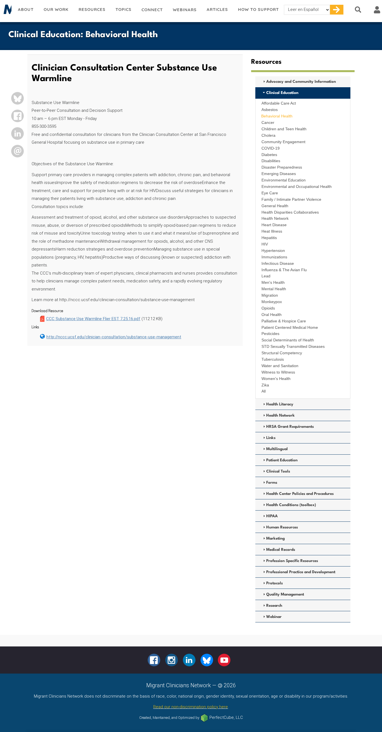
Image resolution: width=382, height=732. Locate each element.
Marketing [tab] (275, 538)
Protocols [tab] (274, 583)
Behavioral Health (277, 116)
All (263, 391)
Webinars (185, 9)
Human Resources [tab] (282, 527)
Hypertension (273, 250)
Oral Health (271, 314)
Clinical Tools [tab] (278, 471)
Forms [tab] (271, 483)
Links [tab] (270, 438)
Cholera (268, 135)
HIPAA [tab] (272, 516)
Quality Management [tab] (285, 594)
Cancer (267, 122)
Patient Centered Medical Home (289, 327)
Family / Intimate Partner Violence (291, 199)
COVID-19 (270, 148)
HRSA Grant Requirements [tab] (290, 427)
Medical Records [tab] (280, 550)
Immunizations (274, 257)
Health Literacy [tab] (279, 404)
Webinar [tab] (274, 617)
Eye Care (269, 193)
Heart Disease (274, 225)
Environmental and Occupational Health (296, 186)
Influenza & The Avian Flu (284, 270)
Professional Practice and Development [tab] (300, 572)
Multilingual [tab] (277, 449)
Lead (265, 276)
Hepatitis (269, 237)
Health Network (275, 218)
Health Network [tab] (280, 415)
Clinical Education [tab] (282, 93)
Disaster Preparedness (281, 167)
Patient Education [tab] (282, 460)
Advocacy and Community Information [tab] (301, 82)
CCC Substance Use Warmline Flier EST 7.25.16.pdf (93, 318)
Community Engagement (283, 142)
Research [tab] (274, 606)
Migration (269, 295)
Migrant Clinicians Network (6, 11)
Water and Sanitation (279, 365)
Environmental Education (283, 180)
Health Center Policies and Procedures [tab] (300, 494)
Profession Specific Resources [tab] (292, 561)
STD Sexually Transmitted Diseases (293, 346)
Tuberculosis (272, 359)
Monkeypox (271, 301)
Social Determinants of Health (287, 340)
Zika (265, 385)
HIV (264, 244)
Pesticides (270, 333)
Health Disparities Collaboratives (290, 212)
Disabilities (270, 161)
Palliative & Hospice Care (283, 321)
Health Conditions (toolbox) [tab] (291, 505)
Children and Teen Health (283, 129)
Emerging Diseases (278, 173)
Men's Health (273, 282)
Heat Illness (271, 231)
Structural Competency (281, 353)
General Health (274, 206)
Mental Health (273, 289)
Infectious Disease (277, 263)
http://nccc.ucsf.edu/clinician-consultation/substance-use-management (113, 336)
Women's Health (276, 378)
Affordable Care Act (278, 103)
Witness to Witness (278, 372)
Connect (152, 9)
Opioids (268, 308)
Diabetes (269, 154)
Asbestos (269, 109)
